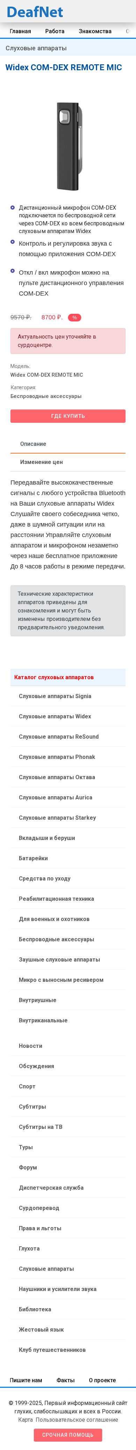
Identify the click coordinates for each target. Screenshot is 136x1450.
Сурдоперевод (39, 1208)
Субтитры (32, 1106)
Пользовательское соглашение (77, 1419)
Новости (30, 1046)
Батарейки (33, 858)
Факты (65, 1380)
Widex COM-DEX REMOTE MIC (46, 375)
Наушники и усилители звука (58, 1289)
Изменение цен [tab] (41, 462)
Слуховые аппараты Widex (55, 716)
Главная (20, 31)
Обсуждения (36, 1066)
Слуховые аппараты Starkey (57, 817)
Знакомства (95, 31)
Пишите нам (26, 1380)
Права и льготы (40, 1228)
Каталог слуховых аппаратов (54, 677)
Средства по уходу (44, 878)
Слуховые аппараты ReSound (59, 736)
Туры (26, 1147)
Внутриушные (37, 1000)
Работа (55, 31)
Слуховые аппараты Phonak (57, 757)
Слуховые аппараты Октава (57, 777)
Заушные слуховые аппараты (59, 959)
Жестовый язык (41, 1329)
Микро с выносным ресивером (61, 980)
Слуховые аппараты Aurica (55, 797)
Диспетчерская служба (51, 1187)
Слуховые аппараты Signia (55, 696)
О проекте (102, 1380)
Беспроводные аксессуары (46, 396)
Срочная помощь (68, 1435)
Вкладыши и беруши (47, 838)
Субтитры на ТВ (40, 1127)
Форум (28, 1167)
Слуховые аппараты (36, 48)
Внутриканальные (43, 1020)
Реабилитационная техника (56, 899)
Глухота (29, 1248)
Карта (25, 1419)
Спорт (27, 1086)
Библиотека (35, 1309)
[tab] (68, 444)
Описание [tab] (33, 444)
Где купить (68, 416)
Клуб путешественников (52, 1350)
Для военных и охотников (54, 919)
